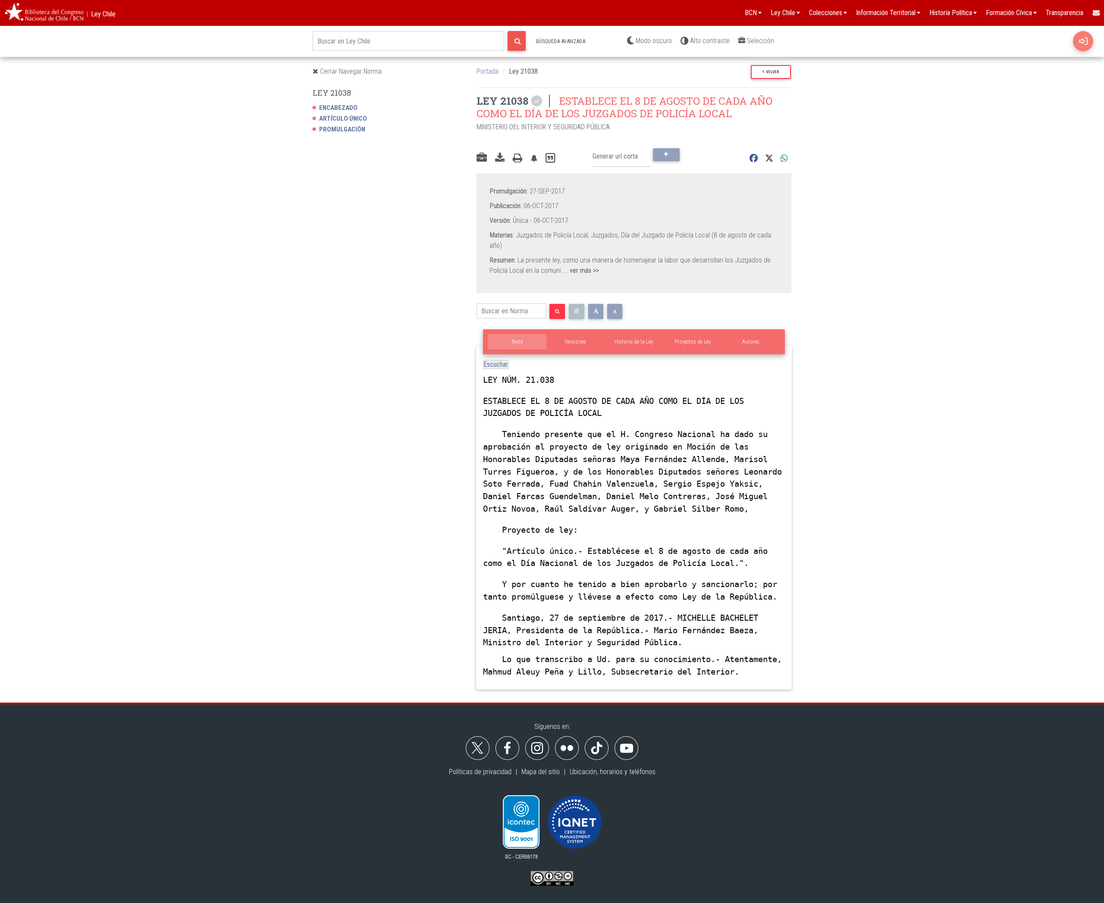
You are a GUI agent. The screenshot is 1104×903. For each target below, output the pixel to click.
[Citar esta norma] (550, 158)
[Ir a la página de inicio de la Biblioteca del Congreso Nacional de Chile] (44, 13)
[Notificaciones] (533, 158)
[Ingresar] (1083, 41)
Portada (488, 71)
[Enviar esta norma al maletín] (482, 158)
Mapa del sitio (540, 772)
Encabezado (338, 108)
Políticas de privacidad (480, 772)
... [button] (581, 270)
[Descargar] (500, 158)
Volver (771, 71)
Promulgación (342, 129)
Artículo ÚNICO (343, 118)
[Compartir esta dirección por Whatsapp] (784, 158)
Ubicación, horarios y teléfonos (613, 772)
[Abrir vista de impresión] (517, 158)
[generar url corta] (666, 154)
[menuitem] (1096, 13)
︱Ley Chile (100, 14)
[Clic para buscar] (517, 41)
